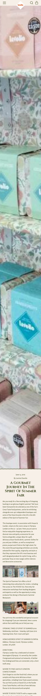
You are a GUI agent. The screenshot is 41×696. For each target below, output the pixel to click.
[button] (31, 3)
